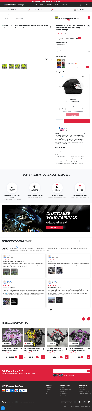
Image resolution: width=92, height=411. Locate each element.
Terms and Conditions (84, 391)
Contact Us (81, 387)
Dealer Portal (63, 391)
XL (83, 108)
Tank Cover (60, 48)
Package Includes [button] (60, 155)
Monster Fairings (14, 247)
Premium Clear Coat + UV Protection (62, 51)
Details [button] (57, 133)
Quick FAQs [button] (58, 151)
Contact (64, 4)
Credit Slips (48, 389)
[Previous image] (59, 87)
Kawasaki (14, 14)
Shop (8, 14)
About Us (62, 387)
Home (35, 4)
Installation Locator (64, 395)
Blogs (47, 393)
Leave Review (85, 241)
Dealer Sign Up (63, 393)
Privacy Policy (82, 389)
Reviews (49, 4)
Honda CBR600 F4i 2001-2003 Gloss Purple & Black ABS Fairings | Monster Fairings (76, 349)
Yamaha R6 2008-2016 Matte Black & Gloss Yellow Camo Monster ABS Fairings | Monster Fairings (32, 349)
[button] (46, 310)
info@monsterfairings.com (26, 402)
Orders (47, 391)
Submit (88, 371)
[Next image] (86, 87)
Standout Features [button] (60, 147)
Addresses (48, 387)
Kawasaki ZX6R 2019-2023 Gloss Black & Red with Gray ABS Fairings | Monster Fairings (55, 349)
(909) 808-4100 (56, 1)
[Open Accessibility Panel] (3, 408)
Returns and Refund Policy (84, 393)
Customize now (54, 227)
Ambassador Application (65, 389)
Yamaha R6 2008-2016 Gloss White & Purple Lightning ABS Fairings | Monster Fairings (10, 349)
